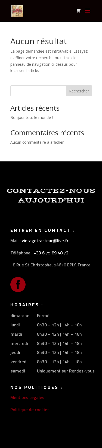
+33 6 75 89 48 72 (51, 253)
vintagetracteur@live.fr (45, 240)
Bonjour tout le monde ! (31, 117)
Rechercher (79, 91)
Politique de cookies (30, 409)
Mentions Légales (27, 397)
